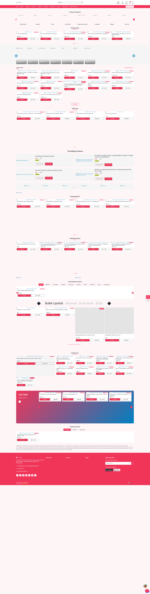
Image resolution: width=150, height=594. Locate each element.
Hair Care (33, 6)
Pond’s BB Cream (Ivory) (69, 72)
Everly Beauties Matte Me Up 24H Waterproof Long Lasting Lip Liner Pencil (122, 34)
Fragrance (39, 6)
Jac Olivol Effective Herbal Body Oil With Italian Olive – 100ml (50, 73)
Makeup (21, 6)
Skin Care (27, 6)
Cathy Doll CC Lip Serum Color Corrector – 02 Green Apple (120, 395)
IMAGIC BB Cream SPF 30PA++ (82, 368)
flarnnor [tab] (63, 284)
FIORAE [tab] (99, 284)
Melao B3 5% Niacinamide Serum (24, 94)
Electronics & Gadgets (74, 6)
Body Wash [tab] (86, 303)
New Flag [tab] (75, 429)
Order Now (104, 38)
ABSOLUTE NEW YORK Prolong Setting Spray (121, 72)
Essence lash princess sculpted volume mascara (87, 201)
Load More (75, 104)
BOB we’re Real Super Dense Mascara (25, 201)
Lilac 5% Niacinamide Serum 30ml (72, 244)
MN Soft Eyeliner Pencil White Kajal (25, 33)
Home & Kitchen (65, 6)
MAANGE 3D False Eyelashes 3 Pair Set (54, 113)
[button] (16, 19)
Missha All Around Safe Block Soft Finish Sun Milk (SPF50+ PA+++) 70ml (113, 170)
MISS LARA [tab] (78, 284)
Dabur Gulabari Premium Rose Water (26, 290)
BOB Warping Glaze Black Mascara (54, 201)
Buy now (109, 164)
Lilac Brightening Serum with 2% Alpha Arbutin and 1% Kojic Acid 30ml (50, 245)
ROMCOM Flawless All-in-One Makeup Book (64, 369)
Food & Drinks (52, 6)
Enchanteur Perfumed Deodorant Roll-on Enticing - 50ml (26, 435)
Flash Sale (130, 6)
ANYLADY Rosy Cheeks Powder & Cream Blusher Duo (124, 358)
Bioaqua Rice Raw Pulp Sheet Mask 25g (25, 83)
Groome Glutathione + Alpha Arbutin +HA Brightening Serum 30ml (26, 245)
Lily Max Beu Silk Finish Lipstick (83, 335)
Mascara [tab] (71, 303)
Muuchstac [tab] (92, 284)
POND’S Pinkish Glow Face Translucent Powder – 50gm (29, 358)
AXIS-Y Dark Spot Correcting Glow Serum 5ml (74, 33)
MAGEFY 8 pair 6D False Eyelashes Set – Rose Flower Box (29, 113)
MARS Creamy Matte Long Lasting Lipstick (26, 335)
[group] (27, 185)
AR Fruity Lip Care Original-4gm (70, 394)
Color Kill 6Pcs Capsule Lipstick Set (113, 335)
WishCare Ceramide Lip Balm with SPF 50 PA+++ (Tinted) (96, 395)
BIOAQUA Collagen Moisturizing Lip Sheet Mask (98, 72)
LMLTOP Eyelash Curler (111, 113)
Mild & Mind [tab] (55, 284)
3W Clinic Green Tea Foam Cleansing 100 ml (48, 170)
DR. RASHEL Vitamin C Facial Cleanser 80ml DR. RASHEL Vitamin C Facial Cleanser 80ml (74, 84)
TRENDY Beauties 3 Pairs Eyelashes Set (84, 113)
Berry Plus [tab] (48, 284)
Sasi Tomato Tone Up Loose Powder (84, 358)
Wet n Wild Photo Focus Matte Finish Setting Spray (98, 84)
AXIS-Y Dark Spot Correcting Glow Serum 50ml (51, 33)
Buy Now (22, 38)
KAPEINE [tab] (85, 284)
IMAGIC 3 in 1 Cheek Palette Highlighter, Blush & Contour (63, 358)
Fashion (58, 6)
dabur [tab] (41, 284)
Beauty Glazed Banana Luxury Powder (124, 368)
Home (17, 6)
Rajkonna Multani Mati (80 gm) (47, 83)
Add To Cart (100, 164)
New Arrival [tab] (67, 429)
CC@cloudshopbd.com (23, 471)
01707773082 (20, 468)
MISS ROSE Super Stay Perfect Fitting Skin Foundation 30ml (97, 34)
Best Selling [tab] (82, 429)
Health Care (46, 6)
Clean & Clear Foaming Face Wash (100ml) (121, 244)
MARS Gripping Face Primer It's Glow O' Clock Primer (104, 369)
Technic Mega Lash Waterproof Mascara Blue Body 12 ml (119, 201)
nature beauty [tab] (107, 284)
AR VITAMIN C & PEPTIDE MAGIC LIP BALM (47, 394)
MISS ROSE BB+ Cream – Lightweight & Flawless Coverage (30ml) (27, 73)
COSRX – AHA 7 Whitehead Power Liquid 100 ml (51, 94)
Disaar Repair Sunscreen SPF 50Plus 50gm (97, 244)
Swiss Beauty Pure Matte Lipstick (53, 335)
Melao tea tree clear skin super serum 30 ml (122, 83)
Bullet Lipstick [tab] (54, 303)
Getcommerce (24, 483)
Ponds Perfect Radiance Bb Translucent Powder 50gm (102, 358)
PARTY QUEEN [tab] (70, 284)
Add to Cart (32, 38)
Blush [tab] (99, 303)
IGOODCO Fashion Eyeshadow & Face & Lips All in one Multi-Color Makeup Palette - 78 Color (25, 380)
